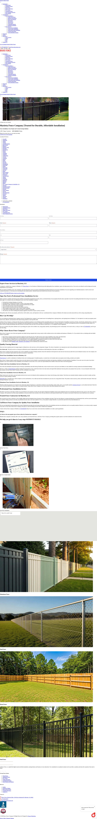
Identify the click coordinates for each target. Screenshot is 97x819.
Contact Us (5, 791)
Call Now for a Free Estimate (6, 134)
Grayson (4, 170)
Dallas (4, 160)
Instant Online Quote (4, 0)
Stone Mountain (6, 192)
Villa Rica (5, 196)
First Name (2, 216)
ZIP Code (1, 240)
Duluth (4, 166)
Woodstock (5, 198)
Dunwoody (5, 167)
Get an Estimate (3, 44)
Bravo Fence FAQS (7, 789)
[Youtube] (6, 46)
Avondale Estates (6, 143)
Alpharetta (5, 140)
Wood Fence (5, 206)
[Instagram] (5, 46)
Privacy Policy (3, 818)
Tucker (4, 195)
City (1, 235)
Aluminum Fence (6, 777)
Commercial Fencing (7, 780)
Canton (4, 152)
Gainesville (5, 168)
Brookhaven (5, 149)
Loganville (5, 179)
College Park (5, 155)
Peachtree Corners (6, 186)
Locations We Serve (7, 790)
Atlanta (4, 141)
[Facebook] (0, 46)
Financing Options (6, 788)
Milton (4, 183)
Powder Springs (6, 187)
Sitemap (12, 818)
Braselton (5, 148)
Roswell (4, 189)
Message (3, 254)
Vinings (4, 197)
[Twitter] (2, 46)
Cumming (5, 158)
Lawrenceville (6, 176)
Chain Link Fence (6, 210)
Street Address (2, 229)
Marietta (4, 182)
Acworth (4, 139)
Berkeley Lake (6, 147)
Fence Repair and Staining (8, 781)
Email (3, 222)
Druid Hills (5, 165)
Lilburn (4, 177)
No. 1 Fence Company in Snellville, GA (11, 184)
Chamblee (5, 153)
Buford (4, 151)
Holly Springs (5, 172)
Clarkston (5, 154)
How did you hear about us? (7, 247)
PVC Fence (5, 211)
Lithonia (4, 178)
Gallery (4, 787)
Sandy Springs (6, 190)
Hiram (4, 171)
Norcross (4, 185)
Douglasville (5, 164)
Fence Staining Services (8, 213)
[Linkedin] (3, 46)
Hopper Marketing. (32, 816)
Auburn (4, 142)
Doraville (5, 162)
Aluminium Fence (6, 207)
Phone (52, 222)
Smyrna (4, 191)
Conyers (4, 156)
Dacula (4, 159)
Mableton (5, 180)
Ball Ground (5, 145)
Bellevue (4, 146)
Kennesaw (5, 174)
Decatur (4, 161)
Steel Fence (5, 209)
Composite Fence (6, 212)
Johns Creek (5, 173)
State (50, 235)
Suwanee (4, 193)
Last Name (51, 216)
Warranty (8, 818)
